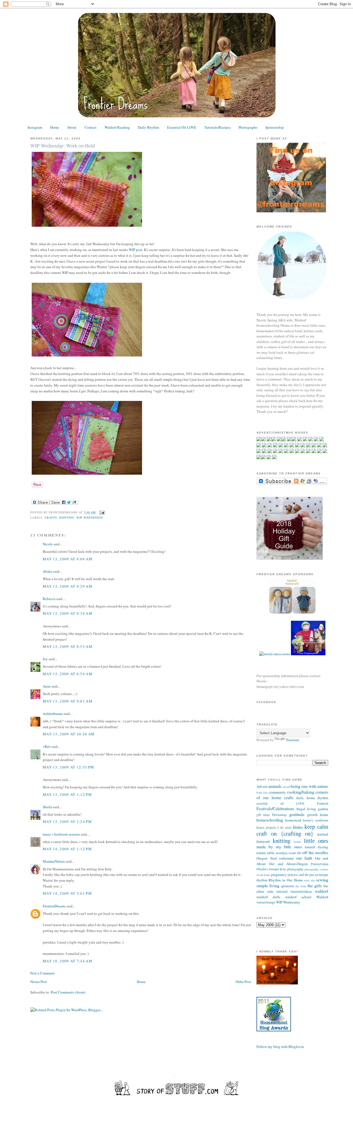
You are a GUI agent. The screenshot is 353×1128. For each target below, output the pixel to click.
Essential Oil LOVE (181, 127)
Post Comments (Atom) (68, 992)
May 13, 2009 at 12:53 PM (68, 767)
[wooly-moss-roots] (274, 653)
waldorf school (298, 896)
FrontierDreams (54, 906)
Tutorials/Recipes (217, 127)
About (71, 127)
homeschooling (269, 820)
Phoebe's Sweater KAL (271, 869)
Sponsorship (274, 127)
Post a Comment (42, 973)
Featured (322, 803)
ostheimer (286, 858)
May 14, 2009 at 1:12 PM (67, 848)
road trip (309, 880)
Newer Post (38, 981)
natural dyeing (316, 846)
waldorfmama (53, 713)
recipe (323, 874)
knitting (66, 517)
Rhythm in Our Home (286, 880)
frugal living (306, 808)
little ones (316, 840)
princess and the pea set (303, 875)
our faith (304, 858)
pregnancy (279, 874)
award (286, 787)
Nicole (48, 543)
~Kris (47, 746)
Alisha (47, 571)
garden (323, 808)
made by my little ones (279, 846)
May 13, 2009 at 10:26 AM (69, 733)
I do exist (284, 827)
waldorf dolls (268, 896)
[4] (292, 612)
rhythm (261, 880)
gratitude (296, 814)
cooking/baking (300, 792)
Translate (292, 739)
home (324, 814)
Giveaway (279, 814)
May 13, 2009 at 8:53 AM (67, 646)
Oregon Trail (266, 858)
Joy (45, 658)
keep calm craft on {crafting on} (292, 830)
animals (275, 786)
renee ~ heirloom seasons (61, 834)
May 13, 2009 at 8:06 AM (67, 558)
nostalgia (281, 853)
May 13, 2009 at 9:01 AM (67, 701)
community (277, 792)
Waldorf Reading (117, 127)
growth (312, 814)
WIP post (135, 249)
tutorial (282, 891)
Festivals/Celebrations (275, 808)
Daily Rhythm (148, 127)
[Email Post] (101, 512)
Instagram (35, 127)
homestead (293, 820)
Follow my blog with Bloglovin (280, 1046)
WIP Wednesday (89, 517)
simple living (267, 885)
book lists (262, 792)
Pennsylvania (319, 864)
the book (300, 886)
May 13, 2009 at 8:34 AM (67, 613)
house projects (266, 827)
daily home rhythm (312, 797)
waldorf (321, 891)
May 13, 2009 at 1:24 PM (67, 821)
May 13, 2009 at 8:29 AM (67, 586)
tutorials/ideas (301, 891)
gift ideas (263, 815)
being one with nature (309, 786)
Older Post (243, 981)
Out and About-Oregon (288, 863)
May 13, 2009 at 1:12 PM (67, 794)
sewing (322, 880)
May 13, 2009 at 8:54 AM (67, 673)
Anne (47, 686)
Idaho (298, 827)
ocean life (294, 853)
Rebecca (49, 598)
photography (295, 869)
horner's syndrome (315, 820)
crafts (51, 517)
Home (54, 127)
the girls (314, 885)
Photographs (248, 127)
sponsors (287, 885)
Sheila (47, 806)
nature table (265, 852)
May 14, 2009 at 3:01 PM (67, 893)
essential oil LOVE (280, 803)
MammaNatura (54, 861)
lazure (297, 842)
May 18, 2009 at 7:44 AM (67, 960)
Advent (262, 786)
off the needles (315, 852)
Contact (91, 127)
